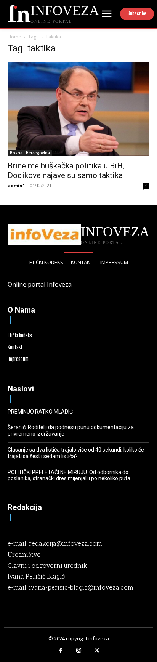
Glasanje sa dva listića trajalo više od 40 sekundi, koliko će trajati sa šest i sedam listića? (76, 453)
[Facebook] (60, 651)
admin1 (16, 185)
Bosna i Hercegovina (30, 152)
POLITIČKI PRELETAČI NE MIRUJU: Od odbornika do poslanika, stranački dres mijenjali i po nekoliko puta (69, 475)
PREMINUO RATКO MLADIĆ (40, 412)
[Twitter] (97, 651)
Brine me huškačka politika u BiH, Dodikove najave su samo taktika (66, 170)
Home (14, 37)
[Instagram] (78, 651)
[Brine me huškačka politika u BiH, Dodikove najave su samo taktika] (78, 109)
